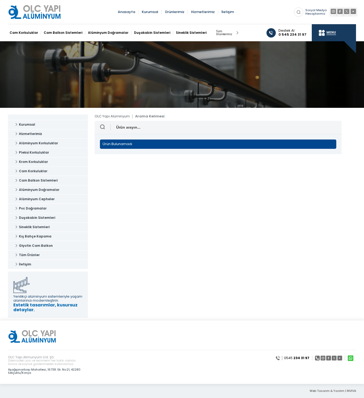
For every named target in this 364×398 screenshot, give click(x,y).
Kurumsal (150, 12)
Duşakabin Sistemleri (152, 33)
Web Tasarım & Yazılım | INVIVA (333, 391)
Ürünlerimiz (174, 12)
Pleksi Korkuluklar (34, 152)
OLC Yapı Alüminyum (112, 116)
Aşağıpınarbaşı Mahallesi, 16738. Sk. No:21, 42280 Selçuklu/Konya (44, 371)
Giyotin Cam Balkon (36, 245)
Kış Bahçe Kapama (35, 236)
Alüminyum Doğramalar (108, 33)
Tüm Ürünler (29, 255)
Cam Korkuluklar (24, 33)
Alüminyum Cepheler (37, 199)
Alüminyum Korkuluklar (38, 143)
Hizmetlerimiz (203, 12)
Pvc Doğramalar (33, 208)
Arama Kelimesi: (150, 116)
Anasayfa (126, 12)
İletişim (227, 12)
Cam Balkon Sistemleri (63, 33)
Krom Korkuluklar (33, 161)
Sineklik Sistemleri (191, 33)
